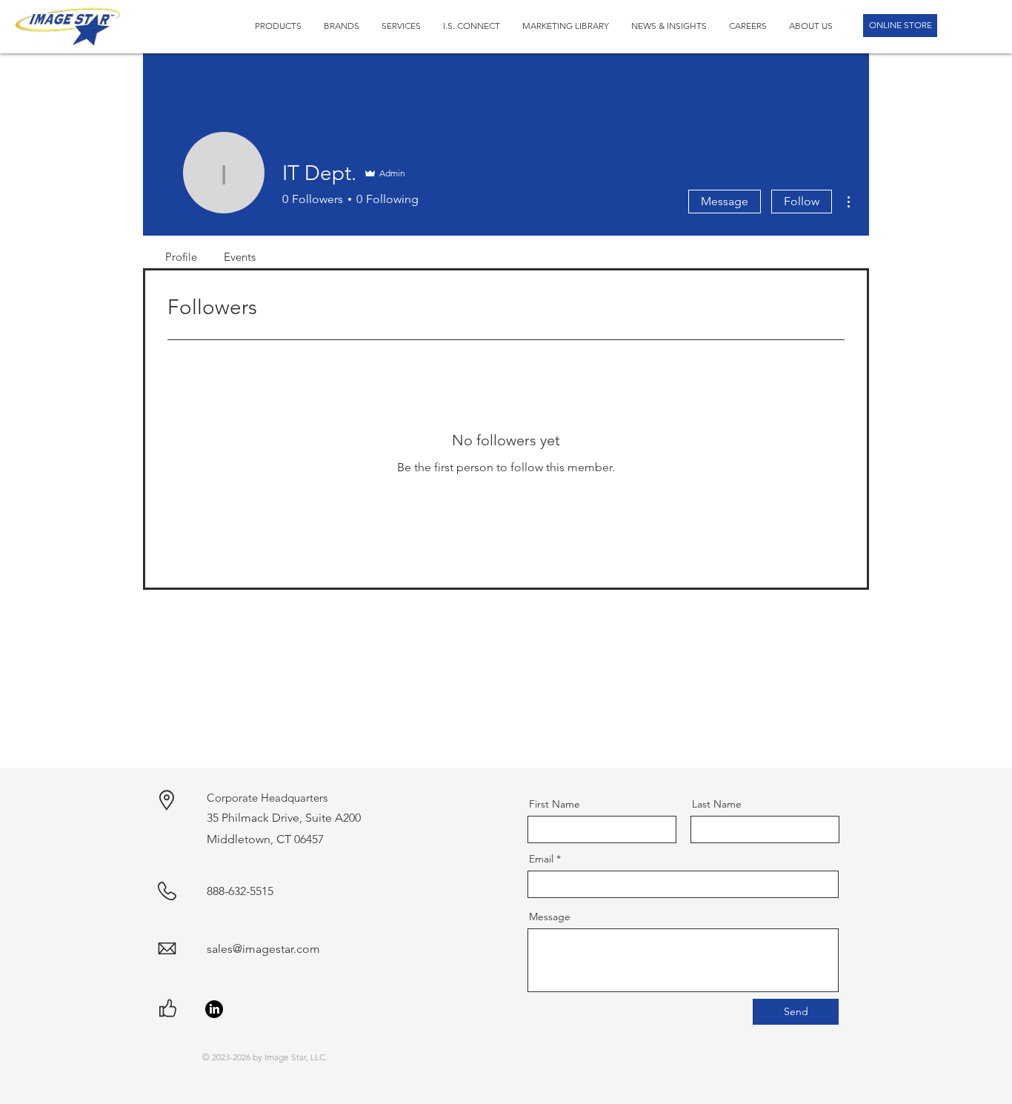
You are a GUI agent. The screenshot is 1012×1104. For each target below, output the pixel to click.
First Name (554, 804)
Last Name (717, 804)
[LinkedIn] (214, 1009)
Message (724, 201)
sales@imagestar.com (263, 949)
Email (541, 859)
